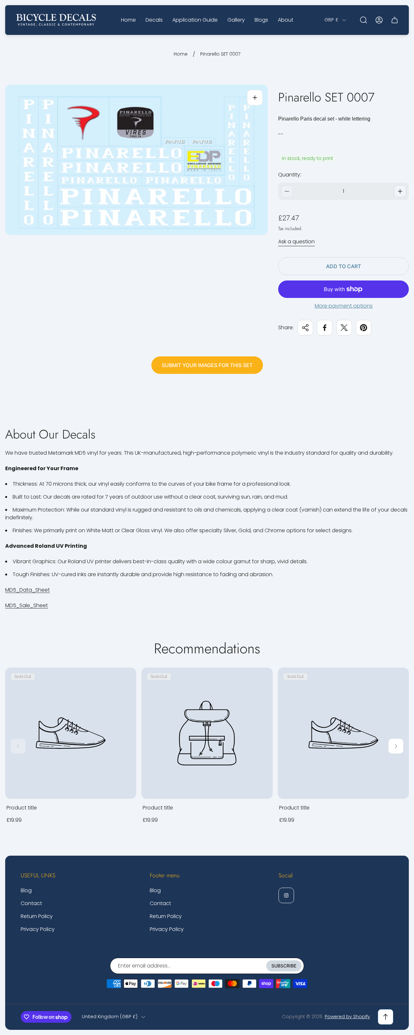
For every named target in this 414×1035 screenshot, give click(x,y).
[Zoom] (255, 97)
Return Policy (37, 916)
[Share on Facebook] (324, 327)
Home (181, 54)
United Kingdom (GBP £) (109, 1017)
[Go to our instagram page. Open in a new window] (286, 895)
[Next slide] (396, 746)
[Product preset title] (70, 733)
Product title (21, 807)
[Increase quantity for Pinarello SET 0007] (400, 191)
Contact (31, 903)
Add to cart (343, 266)
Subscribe (283, 965)
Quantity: (289, 174)
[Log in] (379, 20)
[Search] (363, 20)
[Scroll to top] (385, 1017)
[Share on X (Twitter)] (344, 327)
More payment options (344, 306)
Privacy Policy (38, 929)
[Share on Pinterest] (363, 327)
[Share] (305, 327)
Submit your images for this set (207, 365)
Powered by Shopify (347, 1016)
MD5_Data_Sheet (27, 590)
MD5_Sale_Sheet (26, 605)
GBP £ (331, 20)
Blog (26, 890)
